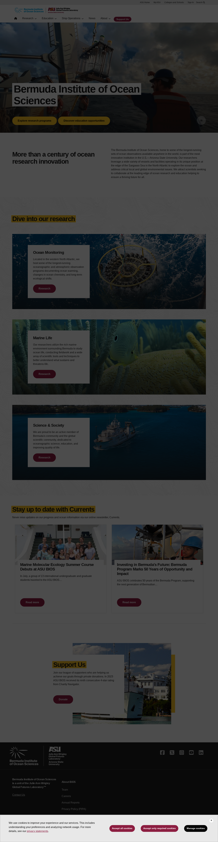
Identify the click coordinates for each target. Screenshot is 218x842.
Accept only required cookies (159, 828)
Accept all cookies (122, 828)
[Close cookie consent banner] (211, 820)
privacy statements (37, 831)
